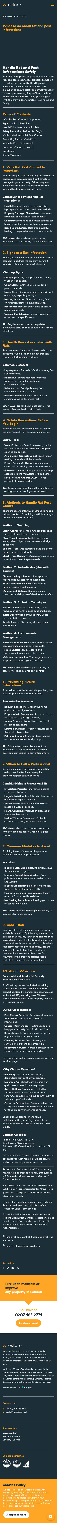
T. (4, 1408)
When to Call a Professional (18, 143)
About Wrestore (12, 154)
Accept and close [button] (16, 1514)
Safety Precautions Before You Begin (22, 131)
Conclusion (8, 150)
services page (10, 1061)
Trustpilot (9, 1106)
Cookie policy (28, 1506)
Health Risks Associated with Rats (21, 127)
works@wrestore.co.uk (22, 1143)
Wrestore (11, 985)
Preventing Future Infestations (19, 139)
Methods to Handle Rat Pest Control (22, 135)
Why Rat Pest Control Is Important (22, 119)
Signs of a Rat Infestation (16, 123)
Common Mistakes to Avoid (18, 147)
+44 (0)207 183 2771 (15, 1408)
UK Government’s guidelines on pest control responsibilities (26, 1224)
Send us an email (28, 1322)
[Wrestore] (12, 4)
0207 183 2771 (28, 1315)
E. (4, 1412)
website (16, 1155)
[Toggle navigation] (52, 4)
